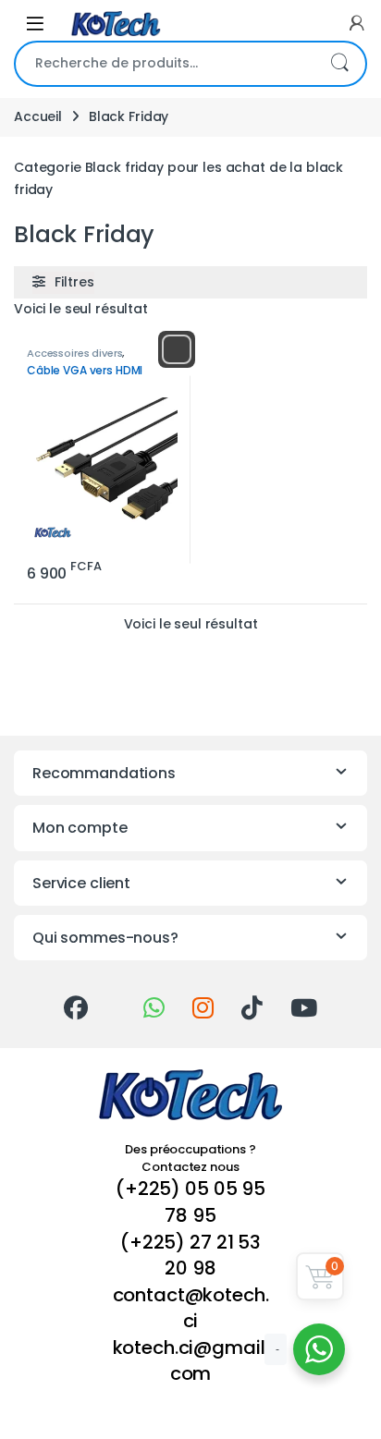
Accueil (38, 116)
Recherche (339, 64)
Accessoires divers (74, 353)
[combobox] (164, 64)
